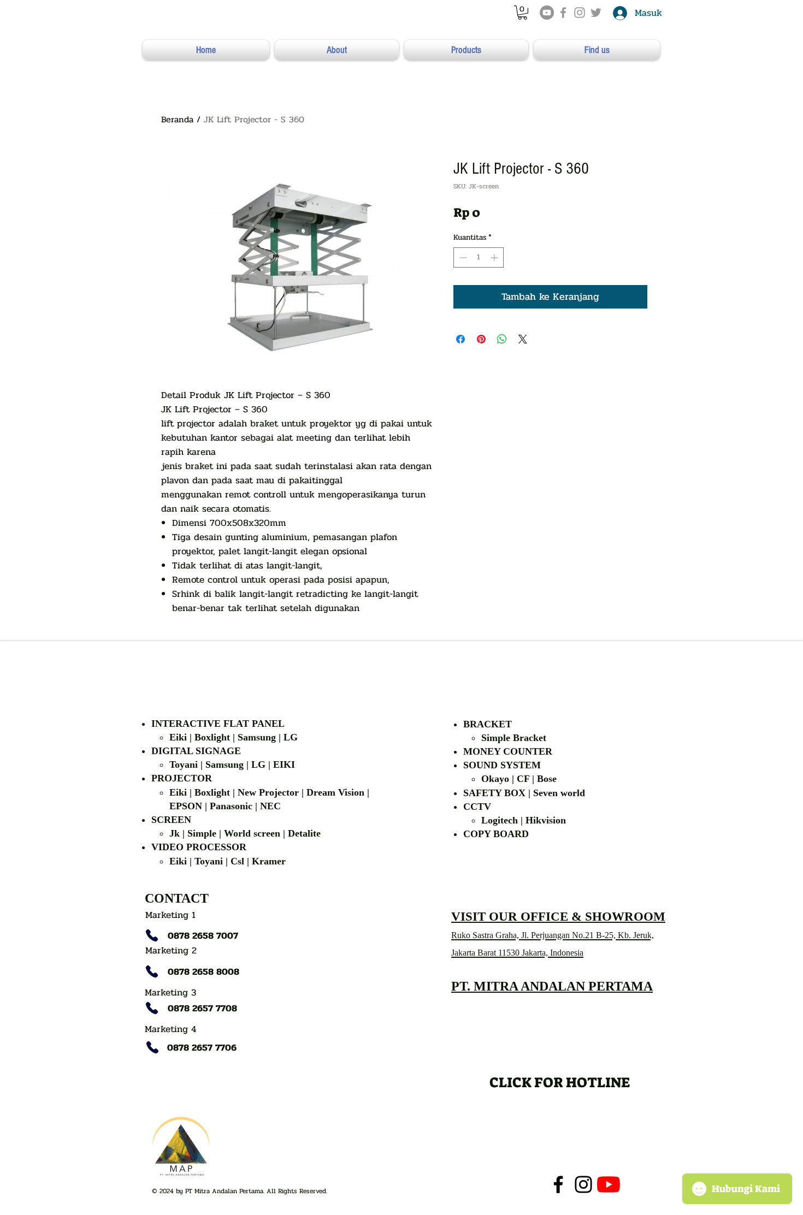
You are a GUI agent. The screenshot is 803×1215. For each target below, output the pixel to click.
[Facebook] (558, 1184)
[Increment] (495, 257)
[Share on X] (522, 339)
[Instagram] (583, 1184)
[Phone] (152, 935)
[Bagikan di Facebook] (460, 339)
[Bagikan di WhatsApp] (502, 339)
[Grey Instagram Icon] (579, 12)
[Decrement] (462, 257)
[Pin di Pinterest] (481, 339)
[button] (522, 12)
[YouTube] (547, 12)
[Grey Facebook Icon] (563, 12)
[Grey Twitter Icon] (596, 12)
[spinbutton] (478, 257)
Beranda (177, 119)
